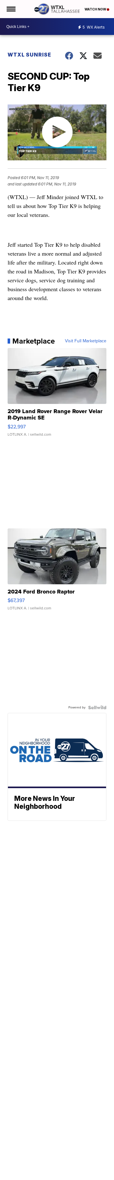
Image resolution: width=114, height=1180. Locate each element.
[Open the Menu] (10, 9)
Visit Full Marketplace (85, 341)
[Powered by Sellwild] (97, 707)
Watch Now (96, 9)
